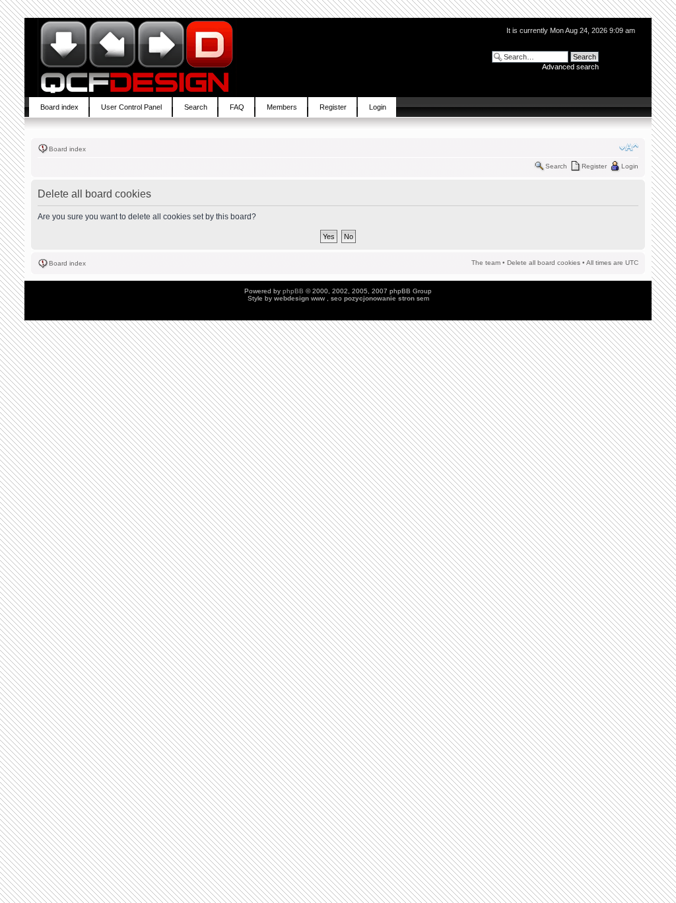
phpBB (293, 291)
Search (556, 166)
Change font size (628, 147)
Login (629, 166)
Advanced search (570, 67)
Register (594, 166)
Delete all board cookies (543, 262)
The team (485, 262)
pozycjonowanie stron (379, 298)
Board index (67, 149)
